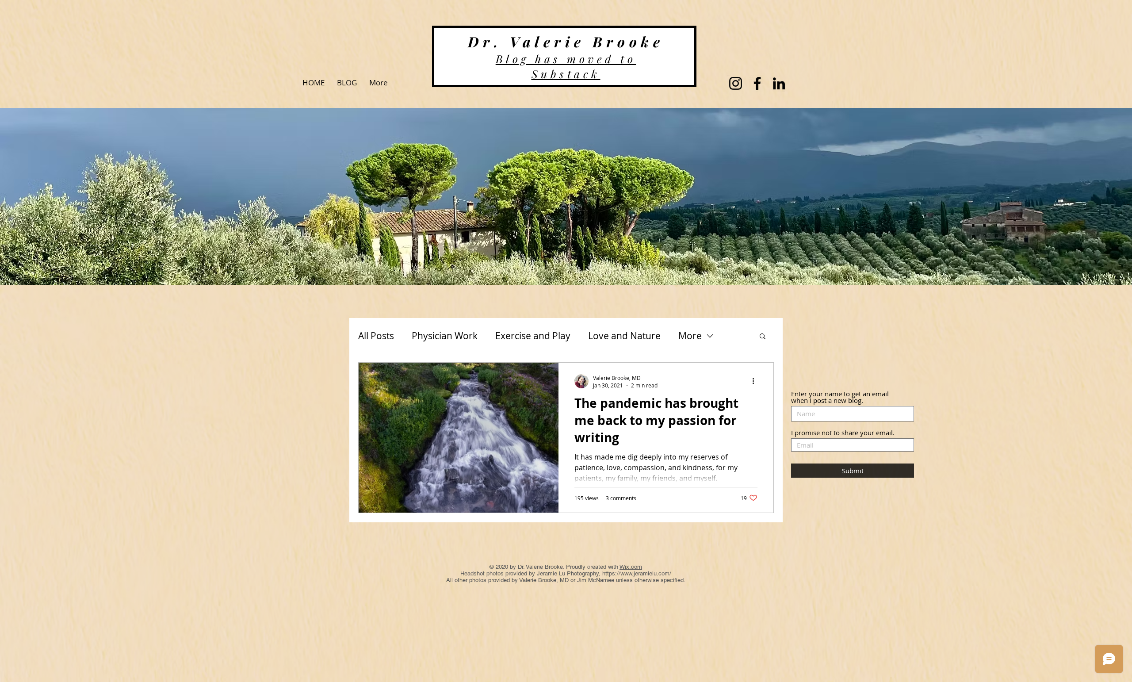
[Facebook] (757, 83)
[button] (762, 336)
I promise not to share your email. (843, 432)
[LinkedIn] (779, 83)
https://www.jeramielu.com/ (636, 573)
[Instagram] (735, 83)
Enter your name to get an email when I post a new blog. (840, 397)
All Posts (376, 335)
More (690, 335)
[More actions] (756, 381)
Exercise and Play (532, 335)
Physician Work (445, 335)
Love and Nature (624, 335)
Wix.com (631, 566)
